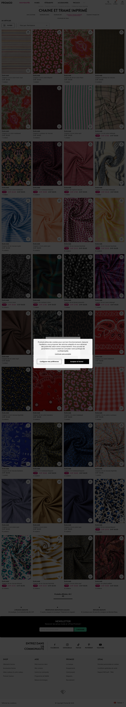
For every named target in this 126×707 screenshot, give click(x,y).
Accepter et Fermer (76, 361)
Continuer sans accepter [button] (63, 354)
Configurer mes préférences (49, 361)
